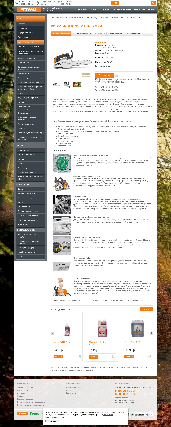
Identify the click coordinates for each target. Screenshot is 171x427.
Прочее (21, 256)
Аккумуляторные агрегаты (28, 98)
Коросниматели (24, 207)
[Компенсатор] (62, 213)
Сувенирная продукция (27, 248)
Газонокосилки (23, 63)
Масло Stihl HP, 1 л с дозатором (98, 343)
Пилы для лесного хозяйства (29, 47)
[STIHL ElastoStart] (62, 295)
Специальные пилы (25, 42)
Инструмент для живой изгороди (30, 78)
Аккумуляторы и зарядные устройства (28, 236)
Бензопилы (22, 28)
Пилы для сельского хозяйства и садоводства (30, 52)
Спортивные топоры (26, 198)
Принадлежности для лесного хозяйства (29, 242)
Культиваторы (23, 113)
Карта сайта (71, 393)
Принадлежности (25, 230)
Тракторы (21, 128)
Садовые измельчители (27, 172)
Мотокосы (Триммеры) (26, 58)
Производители (73, 387)
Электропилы (23, 37)
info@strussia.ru (122, 397)
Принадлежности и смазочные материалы (29, 138)
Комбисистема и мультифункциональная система (30, 108)
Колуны (21, 189)
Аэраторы (21, 102)
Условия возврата (25, 387)
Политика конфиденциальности (31, 402)
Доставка (94, 10)
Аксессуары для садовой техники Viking (30, 178)
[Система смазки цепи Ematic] (62, 254)
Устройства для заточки (27, 252)
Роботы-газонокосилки (26, 124)
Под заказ (104, 75)
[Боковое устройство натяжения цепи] (62, 234)
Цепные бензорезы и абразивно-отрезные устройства (30, 88)
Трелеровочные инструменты (29, 211)
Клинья (20, 202)
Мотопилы (22, 24)
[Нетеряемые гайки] (62, 275)
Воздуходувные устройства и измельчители (29, 68)
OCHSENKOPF (23, 184)
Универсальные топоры (27, 193)
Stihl (19, 18)
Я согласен (52, 421)
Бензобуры (22, 93)
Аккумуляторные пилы (26, 33)
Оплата (105, 10)
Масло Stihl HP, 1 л (62, 342)
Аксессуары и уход (25, 224)
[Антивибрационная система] (62, 193)
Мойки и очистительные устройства (27, 119)
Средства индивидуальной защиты (31, 133)
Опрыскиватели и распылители (30, 82)
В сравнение (116, 75)
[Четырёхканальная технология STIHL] (62, 172)
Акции (151, 10)
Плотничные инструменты (28, 220)
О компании (80, 10)
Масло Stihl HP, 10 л (133, 342)
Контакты (139, 10)
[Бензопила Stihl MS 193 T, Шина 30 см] (56, 85)
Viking (19, 145)
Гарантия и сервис (122, 10)
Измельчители (23, 73)
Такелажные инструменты (28, 216)
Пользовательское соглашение (30, 405)
